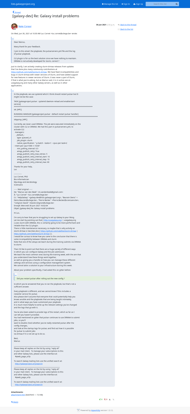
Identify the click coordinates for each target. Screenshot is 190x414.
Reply (15, 402)
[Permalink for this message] (113, 399)
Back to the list (126, 29)
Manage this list (111, 4)
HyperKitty (95, 410)
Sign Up (139, 4)
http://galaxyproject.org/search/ (29, 363)
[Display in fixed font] (109, 399)
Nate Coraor (25, 26)
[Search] (176, 4)
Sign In (126, 4)
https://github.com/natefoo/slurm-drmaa (29, 72)
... (13, 38)
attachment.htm (18, 395)
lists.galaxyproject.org (23, 4)
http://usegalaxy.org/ (53, 220)
